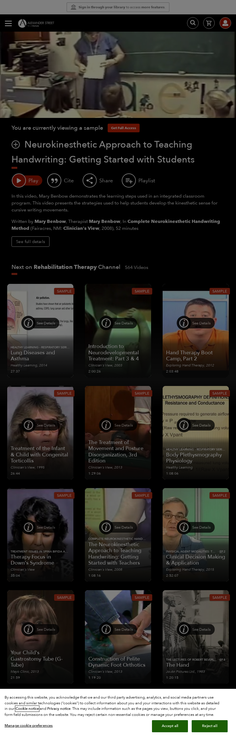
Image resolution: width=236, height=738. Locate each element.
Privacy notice (59, 708)
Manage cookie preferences (29, 725)
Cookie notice (27, 708)
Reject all (209, 726)
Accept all (170, 726)
